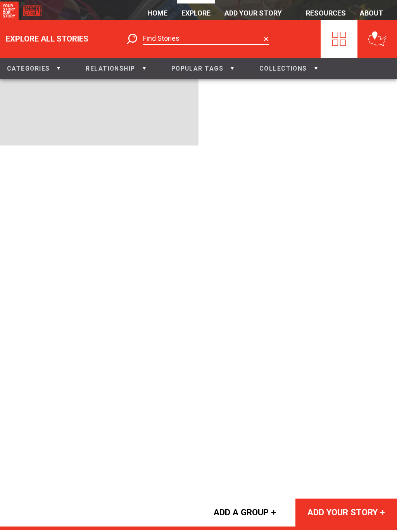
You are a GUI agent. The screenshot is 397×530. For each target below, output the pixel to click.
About (371, 13)
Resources (326, 13)
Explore (196, 13)
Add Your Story (253, 13)
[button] (33, 68)
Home (157, 13)
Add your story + (346, 512)
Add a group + (245, 512)
